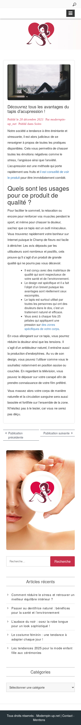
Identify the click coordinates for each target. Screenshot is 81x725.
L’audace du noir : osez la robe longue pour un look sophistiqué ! (39, 623)
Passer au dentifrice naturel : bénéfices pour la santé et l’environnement (40, 610)
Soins (37, 123)
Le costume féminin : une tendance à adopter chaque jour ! (39, 636)
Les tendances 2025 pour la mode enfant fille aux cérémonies (41, 650)
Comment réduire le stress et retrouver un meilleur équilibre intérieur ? (43, 596)
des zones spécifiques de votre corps (42, 326)
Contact (67, 715)
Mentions (39, 720)
